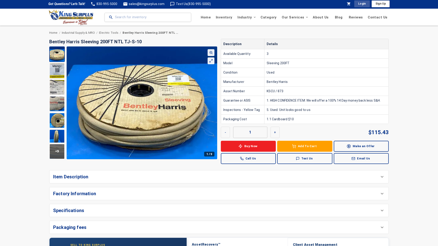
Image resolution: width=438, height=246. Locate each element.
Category (268, 17)
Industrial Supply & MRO (78, 32)
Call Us (250, 158)
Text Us (307, 158)
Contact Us (377, 17)
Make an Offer (364, 146)
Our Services (293, 17)
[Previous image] (70, 103)
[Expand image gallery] (211, 60)
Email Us (363, 158)
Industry (244, 17)
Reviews (356, 17)
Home (206, 17)
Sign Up (380, 3)
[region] (133, 102)
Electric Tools (108, 32)
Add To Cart (307, 146)
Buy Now (251, 146)
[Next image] (213, 103)
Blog (339, 17)
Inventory (224, 17)
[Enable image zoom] (211, 52)
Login (362, 3)
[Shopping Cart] (349, 4)
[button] (219, 176)
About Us (320, 17)
